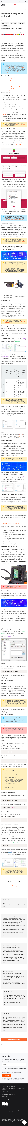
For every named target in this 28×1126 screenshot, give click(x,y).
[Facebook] (10, 1111)
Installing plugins (11, 88)
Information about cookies (7, 1092)
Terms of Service (15, 1079)
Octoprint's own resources (9, 519)
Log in (9, 893)
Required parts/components (14, 78)
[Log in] (23, 1)
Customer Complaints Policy (8, 1094)
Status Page (4, 1096)
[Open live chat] (24, 1122)
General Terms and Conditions (8, 1086)
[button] (2, 34)
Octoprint (13, 9)
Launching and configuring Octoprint (16, 86)
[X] (15, 1111)
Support (7, 9)
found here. (18, 144)
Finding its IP (10, 84)
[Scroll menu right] (26, 5)
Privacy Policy (7, 1079)
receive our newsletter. (16, 1072)
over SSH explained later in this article (14, 219)
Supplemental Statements (8, 1099)
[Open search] (20, 1)
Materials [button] (20, 5)
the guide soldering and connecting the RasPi (15, 67)
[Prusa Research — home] (3, 5)
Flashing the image (11, 80)
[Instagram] (12, 1111)
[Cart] (25, 1)
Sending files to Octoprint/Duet (11, 523)
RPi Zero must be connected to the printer (13, 587)
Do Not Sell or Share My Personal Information (12, 1098)
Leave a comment (5, 1044)
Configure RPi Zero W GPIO (13, 90)
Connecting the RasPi (12, 82)
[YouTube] (18, 1111)
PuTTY (4, 114)
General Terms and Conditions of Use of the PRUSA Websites (13, 1089)
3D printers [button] (12, 5)
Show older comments (14, 1039)
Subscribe (6, 1075)
